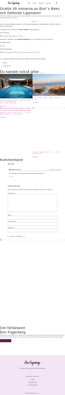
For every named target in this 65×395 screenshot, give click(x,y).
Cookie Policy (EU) (32, 385)
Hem (29, 3)
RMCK (38, 393)
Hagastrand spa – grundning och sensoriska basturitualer (15, 102)
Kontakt (48, 3)
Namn (10, 215)
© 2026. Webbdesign (30, 393)
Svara (11, 176)
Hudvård (34, 21)
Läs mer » (3, 106)
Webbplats (11, 227)
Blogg (34, 3)
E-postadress (12, 221)
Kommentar (12, 193)
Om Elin (41, 3)
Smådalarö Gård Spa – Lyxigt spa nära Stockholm (16, 113)
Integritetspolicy (32, 382)
